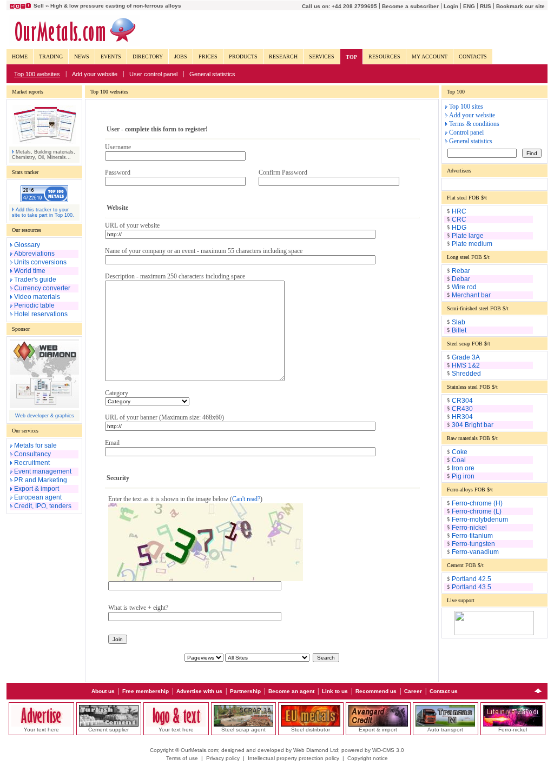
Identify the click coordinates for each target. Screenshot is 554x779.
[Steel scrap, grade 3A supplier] (243, 725)
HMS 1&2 (466, 365)
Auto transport (445, 730)
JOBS (180, 56)
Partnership (245, 691)
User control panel (153, 74)
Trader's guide (35, 279)
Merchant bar (471, 295)
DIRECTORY (148, 56)
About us (103, 691)
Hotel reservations (41, 314)
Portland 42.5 (471, 579)
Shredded (466, 373)
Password (117, 172)
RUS (485, 6)
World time (29, 271)
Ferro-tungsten (473, 544)
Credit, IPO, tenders (42, 506)
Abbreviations (34, 253)
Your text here (41, 730)
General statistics (212, 74)
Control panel (466, 132)
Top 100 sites (466, 106)
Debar (461, 279)
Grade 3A (466, 357)
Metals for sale (35, 445)
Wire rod (464, 287)
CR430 (462, 408)
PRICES (208, 56)
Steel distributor (310, 730)
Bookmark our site (520, 6)
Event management (42, 471)
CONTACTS (473, 56)
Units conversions (40, 262)
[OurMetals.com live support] (494, 633)
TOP (351, 57)
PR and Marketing (40, 480)
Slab (458, 322)
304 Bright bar (472, 425)
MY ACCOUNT (429, 56)
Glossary (27, 245)
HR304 (462, 417)
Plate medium (472, 244)
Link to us (335, 691)
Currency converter (42, 288)
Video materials (37, 297)
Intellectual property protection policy (293, 758)
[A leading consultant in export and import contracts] (378, 725)
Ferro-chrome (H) (477, 503)
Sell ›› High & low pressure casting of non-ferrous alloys (107, 6)
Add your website (94, 74)
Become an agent (291, 691)
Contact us (444, 691)
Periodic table (34, 305)
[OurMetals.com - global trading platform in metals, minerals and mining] (74, 44)
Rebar (461, 271)
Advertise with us (199, 691)
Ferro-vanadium (475, 552)
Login (451, 6)
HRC (459, 211)
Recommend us (376, 691)
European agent (38, 497)
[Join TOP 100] (44, 200)
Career (413, 691)
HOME (20, 56)
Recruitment (32, 463)
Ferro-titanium (472, 536)
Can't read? (246, 499)
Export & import (36, 488)
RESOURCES (384, 56)
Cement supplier (108, 730)
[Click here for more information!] (41, 725)
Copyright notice (367, 758)
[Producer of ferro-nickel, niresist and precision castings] (513, 725)
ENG (469, 6)
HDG (459, 227)
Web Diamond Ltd (315, 750)
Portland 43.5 (471, 587)
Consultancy (32, 454)
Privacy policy (223, 758)
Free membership (145, 691)
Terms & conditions (474, 124)
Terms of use (182, 758)
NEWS (81, 56)
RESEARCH (283, 56)
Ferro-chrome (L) (477, 511)
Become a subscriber (410, 6)
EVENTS (111, 56)
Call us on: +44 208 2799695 (339, 6)
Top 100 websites (37, 74)
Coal (459, 460)
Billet (459, 330)
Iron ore (463, 468)
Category (116, 393)
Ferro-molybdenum (480, 519)
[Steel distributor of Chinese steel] (310, 725)
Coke (459, 452)
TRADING (51, 56)
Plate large (468, 235)
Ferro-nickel (469, 527)
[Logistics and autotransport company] (445, 725)
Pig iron (463, 476)
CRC (459, 219)
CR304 (462, 400)
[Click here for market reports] (44, 142)
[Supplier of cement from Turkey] (108, 725)
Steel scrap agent (243, 730)
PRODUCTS (243, 56)
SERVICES (321, 56)
